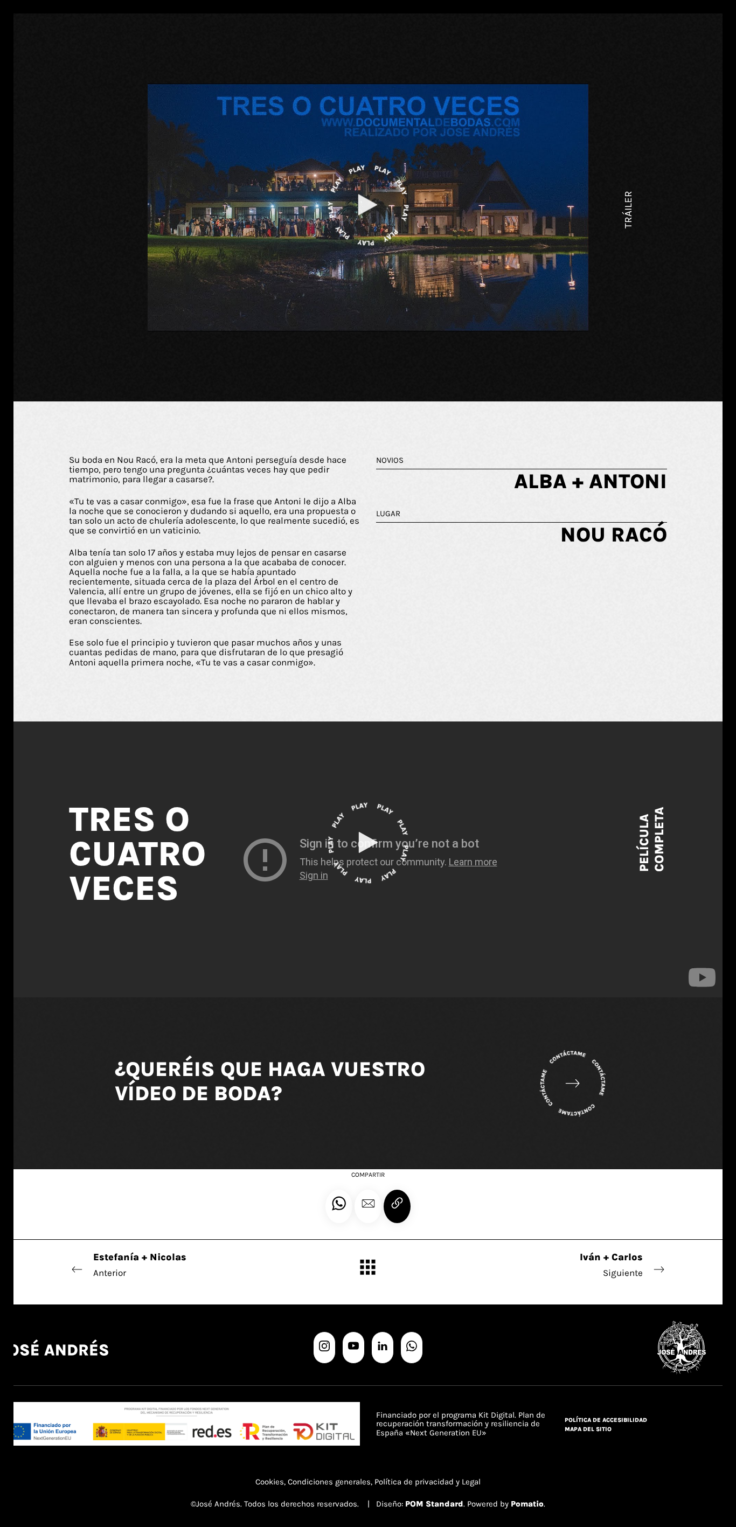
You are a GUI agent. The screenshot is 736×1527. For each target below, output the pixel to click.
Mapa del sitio (588, 1429)
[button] (368, 1206)
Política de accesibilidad (606, 1420)
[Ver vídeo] (368, 845)
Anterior (139, 1264)
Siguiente (611, 1264)
